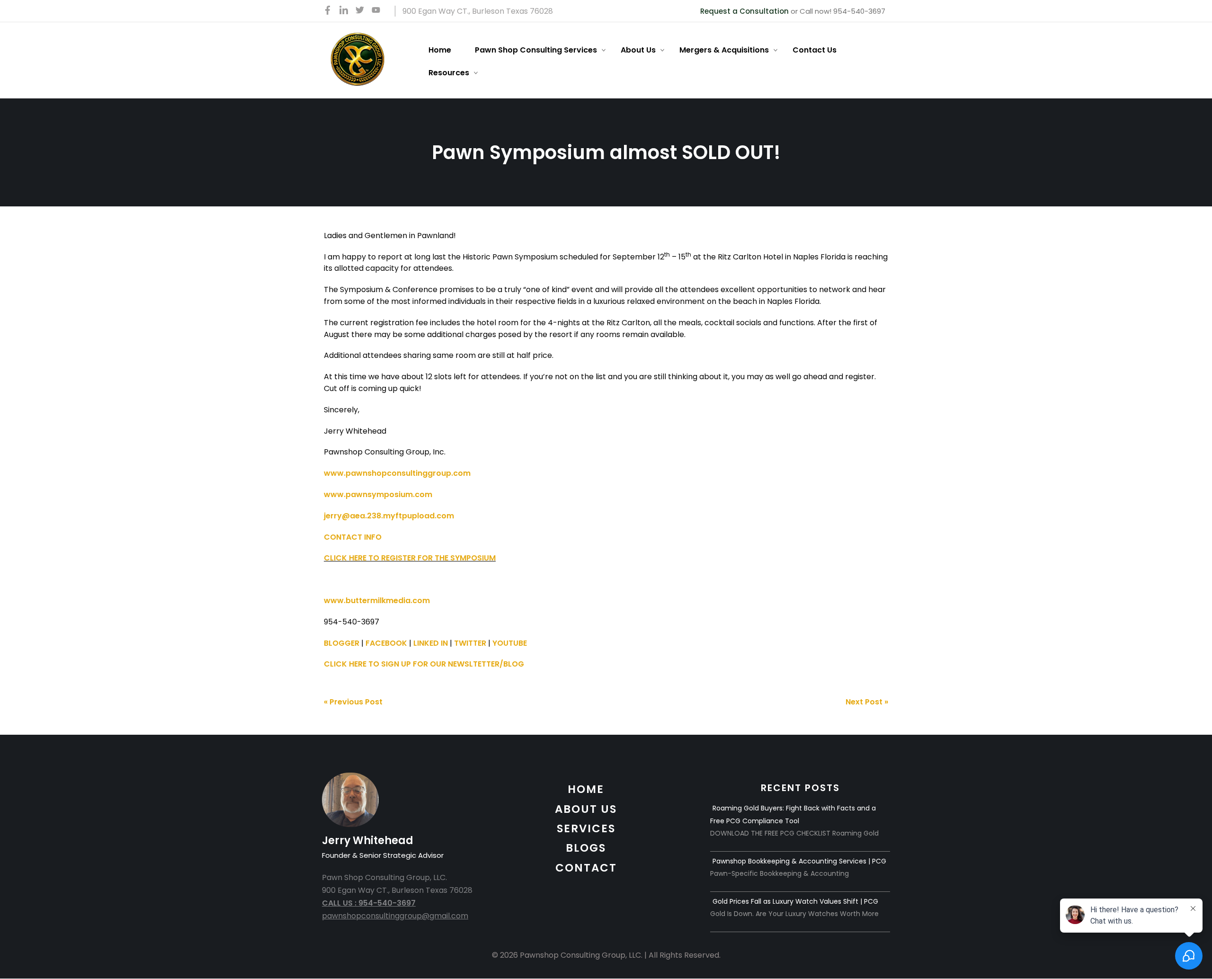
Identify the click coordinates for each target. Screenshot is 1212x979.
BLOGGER (341, 643)
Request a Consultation (744, 11)
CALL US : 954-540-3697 (369, 903)
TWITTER (470, 643)
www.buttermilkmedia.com (377, 600)
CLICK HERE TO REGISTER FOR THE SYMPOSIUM (410, 557)
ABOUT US (586, 809)
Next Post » (867, 701)
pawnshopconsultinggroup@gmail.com (395, 915)
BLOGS (586, 847)
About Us (638, 49)
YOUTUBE (509, 643)
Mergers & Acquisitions (724, 49)
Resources (448, 72)
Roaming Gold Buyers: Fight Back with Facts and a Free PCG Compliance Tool (793, 814)
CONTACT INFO (353, 537)
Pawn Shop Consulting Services (536, 49)
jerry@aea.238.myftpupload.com (389, 515)
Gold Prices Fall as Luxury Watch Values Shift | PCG (795, 901)
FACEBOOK (386, 643)
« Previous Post (353, 701)
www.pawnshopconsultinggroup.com (397, 473)
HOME (586, 789)
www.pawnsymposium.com (378, 494)
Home (439, 49)
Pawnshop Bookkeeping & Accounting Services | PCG (799, 861)
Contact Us (815, 49)
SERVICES (586, 828)
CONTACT (586, 867)
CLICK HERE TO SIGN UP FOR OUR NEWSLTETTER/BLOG (424, 664)
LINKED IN (430, 643)
